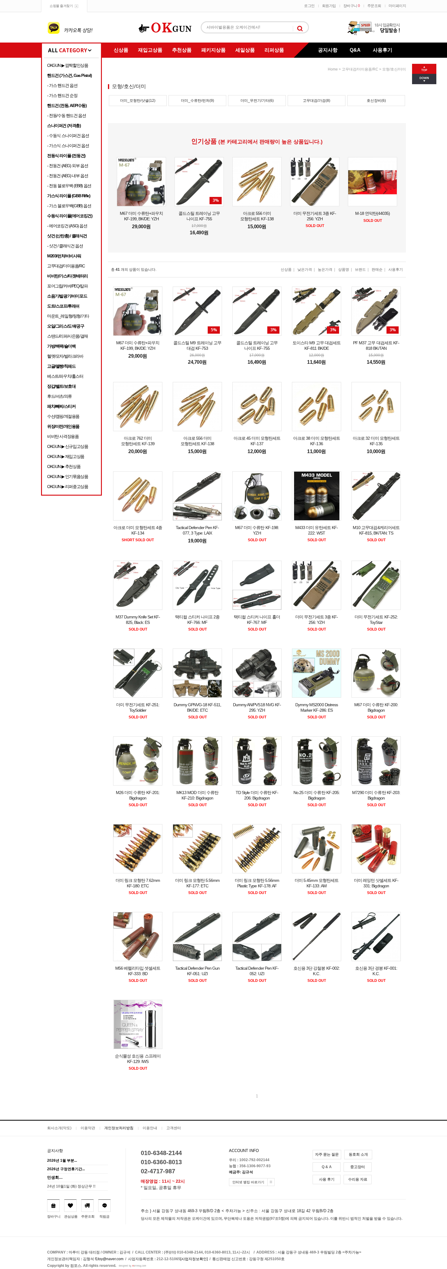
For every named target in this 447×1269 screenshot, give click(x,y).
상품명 (343, 269)
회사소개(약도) (59, 1128)
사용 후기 (326, 1179)
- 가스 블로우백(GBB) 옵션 (69, 205)
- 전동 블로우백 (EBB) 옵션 (69, 185)
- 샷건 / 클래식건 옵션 (65, 245)
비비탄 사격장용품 (62, 436)
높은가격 (325, 269)
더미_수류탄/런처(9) (197, 100)
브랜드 (360, 269)
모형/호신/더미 (394, 69)
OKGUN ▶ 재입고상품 (65, 456)
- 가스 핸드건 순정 (62, 95)
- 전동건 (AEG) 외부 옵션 (67, 165)
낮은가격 (304, 269)
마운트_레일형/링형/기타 (68, 316)
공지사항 (328, 50)
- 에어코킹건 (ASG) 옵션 (67, 225)
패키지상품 (213, 50)
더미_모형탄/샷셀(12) (137, 100)
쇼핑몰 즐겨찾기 (61, 6)
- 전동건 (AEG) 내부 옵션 (67, 175)
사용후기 (382, 50)
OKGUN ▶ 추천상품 (63, 466)
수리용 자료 (357, 1179)
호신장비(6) (376, 100)
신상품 (121, 50)
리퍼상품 (274, 50)
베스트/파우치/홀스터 (65, 376)
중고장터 (357, 1167)
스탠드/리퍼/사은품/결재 (67, 336)
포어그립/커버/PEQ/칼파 (67, 286)
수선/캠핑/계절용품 (63, 416)
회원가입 (329, 6)
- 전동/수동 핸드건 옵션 (66, 115)
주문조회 (374, 6)
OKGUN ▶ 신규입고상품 (67, 446)
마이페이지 (397, 6)
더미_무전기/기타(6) (257, 100)
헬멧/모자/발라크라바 (65, 356)
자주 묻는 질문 (327, 1154)
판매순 (377, 269)
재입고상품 (150, 50)
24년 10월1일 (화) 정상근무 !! (71, 1186)
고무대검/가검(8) (316, 100)
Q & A (327, 1167)
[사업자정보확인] (194, 1259)
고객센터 (173, 1128)
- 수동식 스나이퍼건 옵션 (68, 135)
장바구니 (351, 6)
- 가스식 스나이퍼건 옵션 (68, 145)
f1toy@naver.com (109, 1259)
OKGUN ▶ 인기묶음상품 (67, 476)
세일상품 (245, 50)
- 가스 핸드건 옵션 (62, 85)
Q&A (355, 50)
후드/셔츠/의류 (59, 396)
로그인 (309, 6)
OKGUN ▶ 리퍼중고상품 (67, 486)
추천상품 (182, 50)
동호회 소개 (358, 1154)
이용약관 (88, 1128)
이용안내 (150, 1128)
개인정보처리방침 (118, 1128)
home (333, 69)
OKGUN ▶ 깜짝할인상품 (67, 65)
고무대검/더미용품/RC (66, 265)
